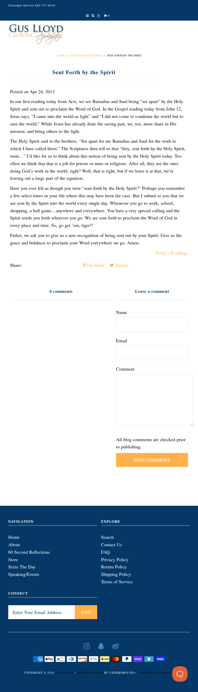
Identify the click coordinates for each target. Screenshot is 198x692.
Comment (125, 369)
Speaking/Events (23, 574)
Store (13, 559)
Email (121, 340)
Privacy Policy (114, 559)
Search (107, 537)
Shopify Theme (90, 672)
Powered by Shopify (156, 672)
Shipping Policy (116, 574)
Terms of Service (117, 581)
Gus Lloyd (64, 672)
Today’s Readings (171, 253)
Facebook (94, 265)
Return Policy (114, 566)
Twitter (121, 265)
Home (60, 55)
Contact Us (111, 544)
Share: (16, 265)
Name (121, 312)
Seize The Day (22, 566)
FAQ (105, 552)
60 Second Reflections (86, 55)
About (14, 544)
